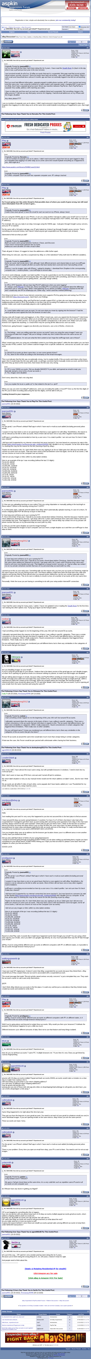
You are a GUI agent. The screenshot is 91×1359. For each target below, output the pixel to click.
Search (80, 32)
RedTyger (51, 1357)
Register (12, 32)
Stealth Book (67, 68)
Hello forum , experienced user (10, 1322)
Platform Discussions (14, 27)
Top (89, 1348)
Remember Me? (85, 27)
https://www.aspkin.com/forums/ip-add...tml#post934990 (28, 444)
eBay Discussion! (26, 27)
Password (64, 29)
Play (4, 140)
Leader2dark (8, 758)
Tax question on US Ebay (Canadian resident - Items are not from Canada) (39, 1305)
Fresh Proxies (45, 132)
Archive (84, 1348)
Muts (4, 1041)
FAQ (29, 32)
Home (5, 27)
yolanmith (6, 1162)
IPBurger (20, 287)
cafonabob (7, 1100)
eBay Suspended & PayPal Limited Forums (33, 1300)
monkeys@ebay (10, 800)
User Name (65, 27)
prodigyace (7, 858)
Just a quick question (66, 1305)
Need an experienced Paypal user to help (13, 1325)
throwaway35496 (24, 694)
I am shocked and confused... (10, 1319)
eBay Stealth (61, 1353)
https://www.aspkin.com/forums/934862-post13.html (21, 167)
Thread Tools (83, 45)
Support (68, 1348)
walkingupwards (9, 958)
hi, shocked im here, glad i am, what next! (13, 1317)
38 (75, 148)
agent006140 (6, 750)
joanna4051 (6, 404)
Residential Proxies (59, 1355)
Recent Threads (53, 32)
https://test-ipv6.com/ (20, 297)
